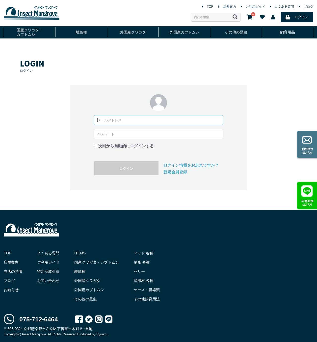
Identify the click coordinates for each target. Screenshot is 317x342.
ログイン (126, 169)
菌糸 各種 (142, 262)
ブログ (308, 6)
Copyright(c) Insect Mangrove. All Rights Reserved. (40, 334)
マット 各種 (143, 253)
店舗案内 (229, 6)
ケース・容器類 (147, 290)
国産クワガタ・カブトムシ (30, 32)
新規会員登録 (175, 172)
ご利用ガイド (255, 6)
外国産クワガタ (133, 32)
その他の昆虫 (236, 32)
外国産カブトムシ (184, 32)
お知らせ (11, 290)
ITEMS (80, 253)
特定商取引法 (48, 271)
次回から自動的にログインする (126, 146)
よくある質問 (284, 6)
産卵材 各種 (143, 280)
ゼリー (139, 271)
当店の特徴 (13, 271)
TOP (210, 6)
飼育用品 (287, 32)
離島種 (81, 32)
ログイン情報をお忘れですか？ (191, 165)
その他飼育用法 (147, 299)
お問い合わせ (48, 280)
